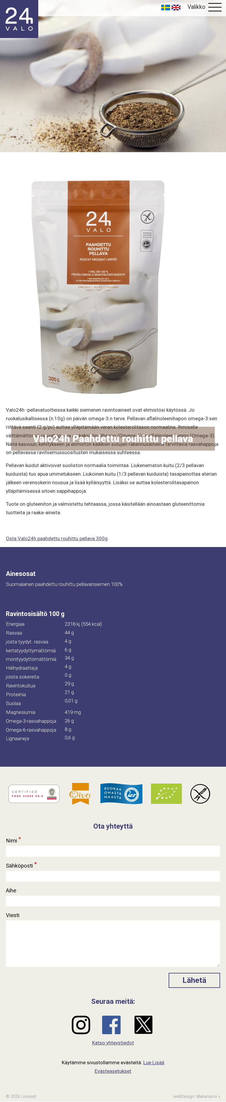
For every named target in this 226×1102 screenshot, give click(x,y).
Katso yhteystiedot (113, 1043)
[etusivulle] (19, 19)
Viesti (13, 915)
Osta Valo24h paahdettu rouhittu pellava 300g (57, 538)
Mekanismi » (208, 1096)
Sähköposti (21, 865)
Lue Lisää (153, 1062)
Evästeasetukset (113, 1071)
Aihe (12, 890)
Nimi (13, 840)
